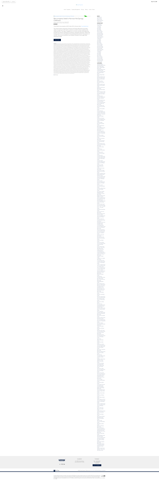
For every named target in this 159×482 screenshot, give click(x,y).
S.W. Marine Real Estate (74, 66)
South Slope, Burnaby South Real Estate (72, 68)
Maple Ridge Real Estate (65, 60)
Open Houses (99, 19)
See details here (84, 26)
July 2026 (99, 26)
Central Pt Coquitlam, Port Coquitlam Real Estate (77, 49)
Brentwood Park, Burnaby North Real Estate (100, 82)
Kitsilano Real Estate (100, 246)
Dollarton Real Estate (101, 177)
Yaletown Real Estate (62, 73)
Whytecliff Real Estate (101, 435)
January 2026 (99, 32)
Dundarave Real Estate (101, 188)
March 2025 (99, 43)
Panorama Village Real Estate (82, 63)
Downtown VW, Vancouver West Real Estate (101, 186)
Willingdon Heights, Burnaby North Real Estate (65, 72)
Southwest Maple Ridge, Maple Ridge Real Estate (83, 68)
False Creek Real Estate (59, 54)
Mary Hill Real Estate (71, 60)
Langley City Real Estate (69, 58)
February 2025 (99, 44)
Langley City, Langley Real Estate (77, 58)
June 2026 (99, 27)
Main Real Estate (100, 278)
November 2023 (100, 60)
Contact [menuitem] (90, 9)
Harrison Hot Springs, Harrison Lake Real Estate (84, 56)
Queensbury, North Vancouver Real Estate (59, 65)
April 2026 (99, 29)
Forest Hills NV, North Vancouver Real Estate (74, 54)
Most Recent (99, 24)
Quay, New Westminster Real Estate (100, 340)
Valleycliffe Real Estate (64, 70)
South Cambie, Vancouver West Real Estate (101, 380)
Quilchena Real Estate (67, 65)
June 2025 (99, 40)
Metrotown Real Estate (76, 60)
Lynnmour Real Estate (86, 59)
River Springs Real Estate (58, 66)
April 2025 (99, 42)
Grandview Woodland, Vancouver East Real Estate (73, 55)
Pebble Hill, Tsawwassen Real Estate (100, 326)
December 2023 (100, 59)
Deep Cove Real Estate (101, 173)
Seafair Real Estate (100, 365)
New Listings (99, 18)
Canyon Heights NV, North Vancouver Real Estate (101, 106)
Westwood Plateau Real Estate (80, 71)
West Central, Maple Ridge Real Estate (85, 70)
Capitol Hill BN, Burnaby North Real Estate (100, 123)
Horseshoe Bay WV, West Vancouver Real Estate (101, 238)
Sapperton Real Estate (79, 66)
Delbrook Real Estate (100, 174)
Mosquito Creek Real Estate (80, 61)
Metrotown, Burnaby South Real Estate (84, 60)
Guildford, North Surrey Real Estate (84, 55)
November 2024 (100, 47)
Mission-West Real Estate (74, 61)
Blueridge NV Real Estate (62, 44)
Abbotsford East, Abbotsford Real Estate (62, 43)
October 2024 (99, 48)
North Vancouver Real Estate (59, 63)
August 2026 (99, 25)
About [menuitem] (93, 9)
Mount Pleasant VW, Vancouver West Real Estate (101, 299)
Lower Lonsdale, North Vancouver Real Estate (68, 59)
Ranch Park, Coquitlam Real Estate (80, 65)
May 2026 (99, 28)
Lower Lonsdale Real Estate (59, 59)
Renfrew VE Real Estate (101, 351)
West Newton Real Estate (73, 71)
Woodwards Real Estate (57, 73)
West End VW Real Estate (57, 71)
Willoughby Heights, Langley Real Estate (84, 72)
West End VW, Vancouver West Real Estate (65, 71)
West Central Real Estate (77, 70)
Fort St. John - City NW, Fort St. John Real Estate (101, 207)
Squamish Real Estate (101, 389)
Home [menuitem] (65, 9)
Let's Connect (97, 465)
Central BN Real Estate (58, 48)
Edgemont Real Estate (70, 53)
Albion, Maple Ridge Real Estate (76, 43)
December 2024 (100, 46)
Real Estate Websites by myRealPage (100, 470)
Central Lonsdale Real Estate (82, 48)
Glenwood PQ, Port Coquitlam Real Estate (62, 55)
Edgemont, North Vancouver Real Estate (78, 53)
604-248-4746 (6, 1)
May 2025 (99, 41)
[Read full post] (72, 17)
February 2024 (99, 57)
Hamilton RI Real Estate (56, 56)
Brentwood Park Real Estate (87, 44)
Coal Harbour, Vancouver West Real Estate (101, 150)
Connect (13, 1)
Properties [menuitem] (68, 9)
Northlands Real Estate (65, 63)
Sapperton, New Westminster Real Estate (100, 361)
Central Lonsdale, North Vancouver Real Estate (101, 136)
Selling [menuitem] (86, 9)
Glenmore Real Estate (101, 213)
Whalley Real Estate (100, 430)
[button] (6, 2)
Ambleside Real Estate (83, 43)
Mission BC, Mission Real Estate (66, 61)
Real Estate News (100, 20)
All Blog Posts (99, 17)
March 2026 (99, 30)
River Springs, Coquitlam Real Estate (66, 66)
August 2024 (99, 50)
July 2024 (99, 51)
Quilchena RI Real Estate (73, 65)
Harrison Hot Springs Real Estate (63, 56)
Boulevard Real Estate (75, 44)
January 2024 (99, 58)
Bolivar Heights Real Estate (69, 44)
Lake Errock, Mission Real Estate (62, 58)
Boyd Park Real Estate (80, 44)
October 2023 (99, 61)
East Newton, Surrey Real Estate (64, 53)
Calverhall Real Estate (58, 46)
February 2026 (99, 31)
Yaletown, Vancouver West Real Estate (69, 73)
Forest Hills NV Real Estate (66, 54)
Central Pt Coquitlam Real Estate (67, 49)
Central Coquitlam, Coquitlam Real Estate (74, 48)
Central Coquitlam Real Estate (65, 48)
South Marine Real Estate (64, 68)
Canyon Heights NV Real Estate (75, 46)
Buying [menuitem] (82, 9)
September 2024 (100, 49)
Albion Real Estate (69, 43)
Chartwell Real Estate (86, 49)
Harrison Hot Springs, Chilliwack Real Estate (73, 56)
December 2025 (100, 33)
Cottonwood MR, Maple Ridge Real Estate (62, 51)
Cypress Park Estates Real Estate (71, 51)
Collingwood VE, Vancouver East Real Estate (100, 153)
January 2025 (99, 45)
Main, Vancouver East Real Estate (58, 60)
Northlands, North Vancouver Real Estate (74, 63)
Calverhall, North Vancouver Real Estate (66, 46)
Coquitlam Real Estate (101, 157)
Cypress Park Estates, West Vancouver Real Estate (81, 51)
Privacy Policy (93, 470)
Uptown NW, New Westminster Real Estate (100, 408)
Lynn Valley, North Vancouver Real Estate (79, 59)
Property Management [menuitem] (76, 9)
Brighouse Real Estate (101, 84)
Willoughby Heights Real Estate (74, 72)
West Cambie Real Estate (71, 70)
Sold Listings (99, 21)
